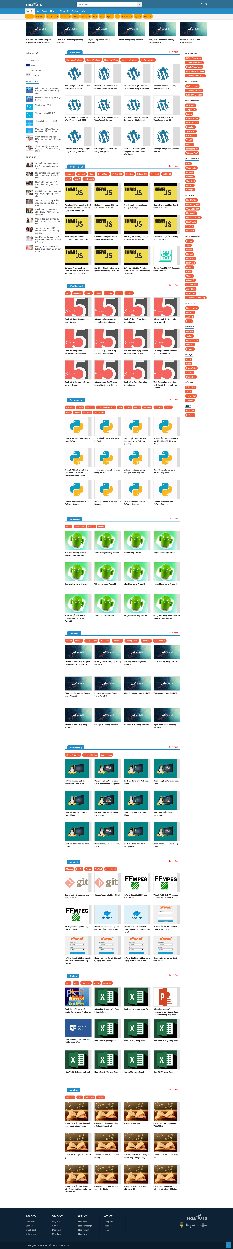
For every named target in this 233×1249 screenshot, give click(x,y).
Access (97, 983)
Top (228, 1245)
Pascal (128, 407)
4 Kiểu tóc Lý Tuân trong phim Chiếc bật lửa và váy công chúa (47, 212)
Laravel (88, 293)
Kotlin (68, 412)
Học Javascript (85, 1225)
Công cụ (74, 861)
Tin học (75, 11)
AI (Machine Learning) (106, 407)
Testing (88, 869)
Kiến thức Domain (73, 755)
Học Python (83, 1229)
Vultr (33, 65)
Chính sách (31, 1229)
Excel (68, 983)
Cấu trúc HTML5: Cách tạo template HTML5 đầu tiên (47, 130)
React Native (80, 526)
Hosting (53, 11)
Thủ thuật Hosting (90, 755)
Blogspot (129, 293)
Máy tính (56, 1221)
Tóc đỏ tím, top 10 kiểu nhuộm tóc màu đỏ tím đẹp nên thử (47, 230)
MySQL (138, 16)
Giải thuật (40, 16)
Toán (80, 1097)
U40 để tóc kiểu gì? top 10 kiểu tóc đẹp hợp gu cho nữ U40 (47, 221)
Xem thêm (173, 51)
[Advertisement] (43, 294)
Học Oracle (146, 641)
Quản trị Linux (106, 755)
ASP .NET (70, 407)
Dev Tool (98, 869)
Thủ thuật (64, 11)
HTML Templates (147, 60)
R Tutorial (90, 407)
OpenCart (108, 293)
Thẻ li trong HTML (43, 105)
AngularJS (81, 174)
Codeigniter (77, 293)
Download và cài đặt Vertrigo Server (48, 98)
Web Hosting (76, 747)
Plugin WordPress (111, 60)
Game (55, 1225)
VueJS (68, 179)
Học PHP (82, 1221)
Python (110, 16)
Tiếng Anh (70, 1097)
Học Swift (158, 407)
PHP (95, 16)
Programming (76, 400)
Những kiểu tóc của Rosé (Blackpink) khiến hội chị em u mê (48, 249)
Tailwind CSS (142, 174)
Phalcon (98, 293)
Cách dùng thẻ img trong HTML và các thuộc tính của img (48, 139)
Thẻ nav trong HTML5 (45, 113)
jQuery (75, 16)
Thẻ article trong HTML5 (46, 121)
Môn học (85, 11)
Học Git (79, 869)
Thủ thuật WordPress (74, 60)
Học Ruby (147, 407)
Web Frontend (76, 166)
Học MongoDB (159, 641)
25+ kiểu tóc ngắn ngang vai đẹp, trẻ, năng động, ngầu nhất (48, 193)
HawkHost (35, 75)
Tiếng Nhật (89, 1097)
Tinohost (35, 60)
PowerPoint (86, 983)
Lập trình (30, 11)
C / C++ (29, 16)
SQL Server (127, 16)
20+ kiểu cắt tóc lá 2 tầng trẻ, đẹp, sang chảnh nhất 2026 (46, 166)
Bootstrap (85, 16)
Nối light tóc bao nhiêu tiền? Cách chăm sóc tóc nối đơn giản (47, 175)
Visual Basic (99, 412)
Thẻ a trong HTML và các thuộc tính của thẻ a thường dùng (47, 148)
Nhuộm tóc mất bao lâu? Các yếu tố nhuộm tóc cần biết (47, 184)
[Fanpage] (201, 4)
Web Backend (76, 286)
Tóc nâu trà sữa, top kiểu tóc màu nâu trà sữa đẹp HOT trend (48, 203)
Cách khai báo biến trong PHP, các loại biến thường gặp (47, 90)
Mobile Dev (75, 519)
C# (117, 16)
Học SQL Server (132, 641)
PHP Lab (190, 415)
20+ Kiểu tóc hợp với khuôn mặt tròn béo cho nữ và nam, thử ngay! (48, 239)
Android (101, 526)
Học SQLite (104, 641)
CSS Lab (190, 410)
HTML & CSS (117, 174)
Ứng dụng (56, 1233)
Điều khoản (31, 1233)
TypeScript (155, 174)
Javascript (65, 16)
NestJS (77, 179)
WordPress (42, 11)
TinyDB (69, 641)
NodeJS (147, 16)
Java (102, 16)
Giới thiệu (30, 1221)
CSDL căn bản (91, 641)
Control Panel (110, 869)
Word (76, 983)
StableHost (36, 70)
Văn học (100, 1097)
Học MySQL (117, 641)
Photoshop (107, 983)
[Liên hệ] (206, 4)
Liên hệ (29, 1225)
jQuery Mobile (103, 174)
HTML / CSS (52, 16)
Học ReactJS (89, 179)
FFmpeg (69, 869)
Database (74, 633)
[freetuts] (44, 4)
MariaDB (78, 641)
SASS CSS (166, 174)
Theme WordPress (93, 60)
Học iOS (91, 526)
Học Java (82, 1233)
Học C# (137, 407)
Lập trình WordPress (129, 60)
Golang (77, 412)
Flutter (68, 526)
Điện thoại (56, 1229)
